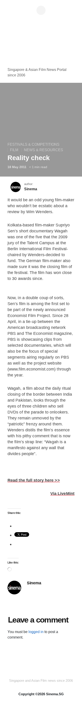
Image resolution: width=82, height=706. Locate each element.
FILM (14, 150)
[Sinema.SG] (41, 42)
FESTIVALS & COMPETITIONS (33, 144)
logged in (36, 632)
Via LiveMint (62, 493)
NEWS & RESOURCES (43, 150)
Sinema (30, 189)
